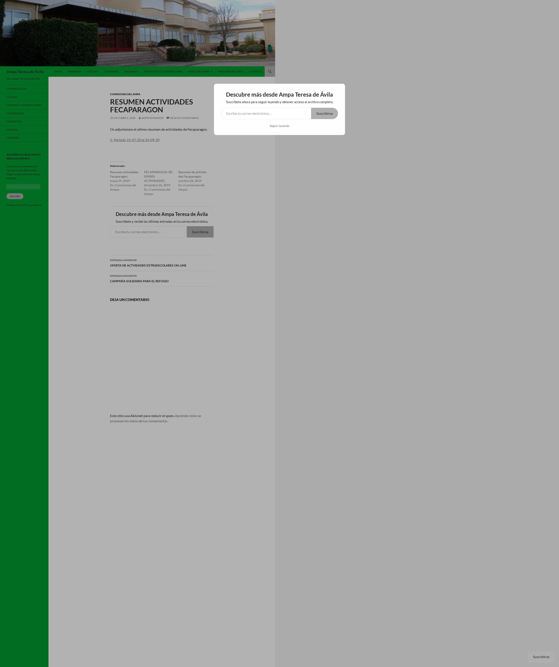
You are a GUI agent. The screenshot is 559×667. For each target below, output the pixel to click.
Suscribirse (324, 113)
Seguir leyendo (280, 126)
